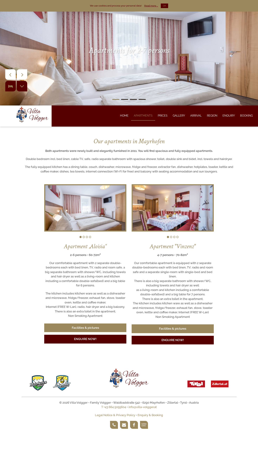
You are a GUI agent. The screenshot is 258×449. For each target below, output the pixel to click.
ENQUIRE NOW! (85, 339)
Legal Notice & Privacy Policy (115, 415)
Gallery (179, 115)
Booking (246, 115)
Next (120, 209)
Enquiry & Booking (150, 415)
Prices (162, 115)
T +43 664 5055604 (113, 407)
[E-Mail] (124, 425)
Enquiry (229, 115)
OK (164, 5)
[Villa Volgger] (32, 114)
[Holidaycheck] (144, 425)
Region (212, 115)
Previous (53, 209)
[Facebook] (134, 425)
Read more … (151, 5)
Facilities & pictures (85, 327)
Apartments (143, 115)
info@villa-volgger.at (142, 407)
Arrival (196, 115)
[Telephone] (114, 425)
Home (124, 115)
